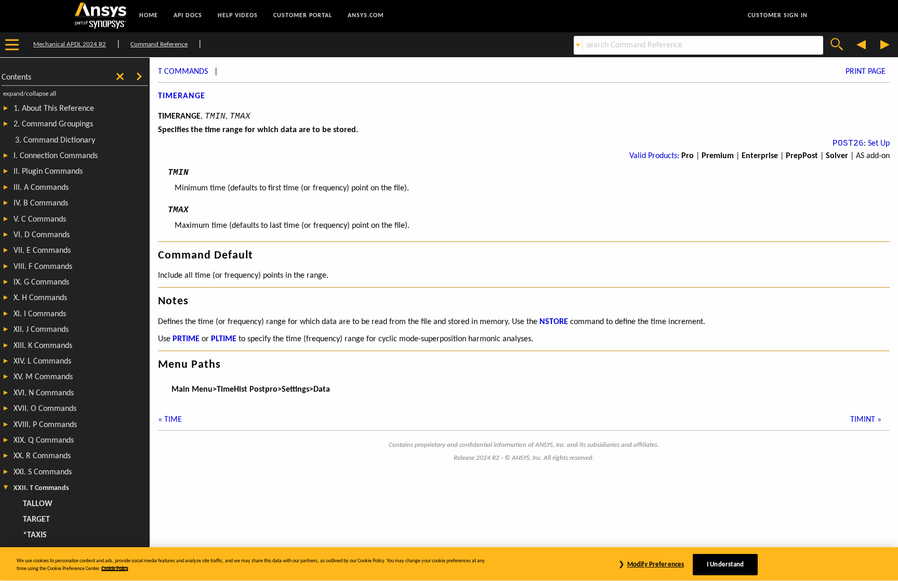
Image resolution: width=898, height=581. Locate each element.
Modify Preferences (655, 564)
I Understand (725, 564)
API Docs (188, 15)
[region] (449, 564)
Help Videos (238, 15)
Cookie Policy (114, 568)
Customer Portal (302, 15)
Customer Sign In (778, 15)
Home (148, 15)
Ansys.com (366, 15)
